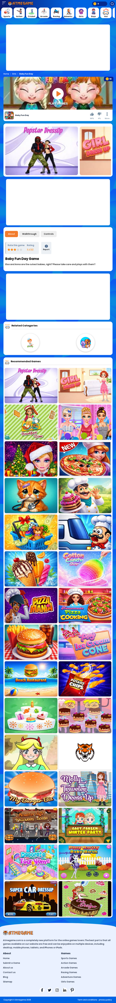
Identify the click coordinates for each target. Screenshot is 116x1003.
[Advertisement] (58, 49)
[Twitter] (50, 990)
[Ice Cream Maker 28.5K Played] (31, 569)
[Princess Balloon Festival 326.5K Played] (85, 422)
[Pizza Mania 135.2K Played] (31, 605)
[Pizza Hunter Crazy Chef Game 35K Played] (85, 458)
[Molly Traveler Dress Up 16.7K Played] (85, 789)
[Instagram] (58, 990)
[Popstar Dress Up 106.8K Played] (31, 385)
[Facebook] (43, 990)
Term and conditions (87, 999)
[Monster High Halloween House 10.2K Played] (31, 825)
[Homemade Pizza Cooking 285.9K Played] (85, 605)
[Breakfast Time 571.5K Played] (31, 422)
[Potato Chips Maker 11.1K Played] (85, 679)
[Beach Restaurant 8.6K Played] (31, 679)
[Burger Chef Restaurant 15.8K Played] (31, 642)
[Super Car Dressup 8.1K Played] (31, 898)
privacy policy (105, 999)
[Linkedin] (65, 990)
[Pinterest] (73, 990)
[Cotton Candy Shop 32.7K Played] (85, 569)
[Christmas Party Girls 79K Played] (31, 458)
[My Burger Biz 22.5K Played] (31, 789)
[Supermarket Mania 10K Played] (31, 532)
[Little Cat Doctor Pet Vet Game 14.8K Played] (31, 495)
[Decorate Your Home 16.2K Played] (31, 862)
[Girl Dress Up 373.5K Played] (85, 385)
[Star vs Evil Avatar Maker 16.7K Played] (31, 752)
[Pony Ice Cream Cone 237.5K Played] (85, 642)
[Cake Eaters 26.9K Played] (85, 715)
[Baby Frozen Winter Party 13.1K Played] (85, 825)
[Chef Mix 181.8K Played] (85, 532)
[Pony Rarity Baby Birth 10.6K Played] (85, 862)
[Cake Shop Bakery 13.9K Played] (85, 495)
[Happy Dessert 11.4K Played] (85, 752)
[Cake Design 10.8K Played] (85, 898)
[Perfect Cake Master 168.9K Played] (31, 715)
